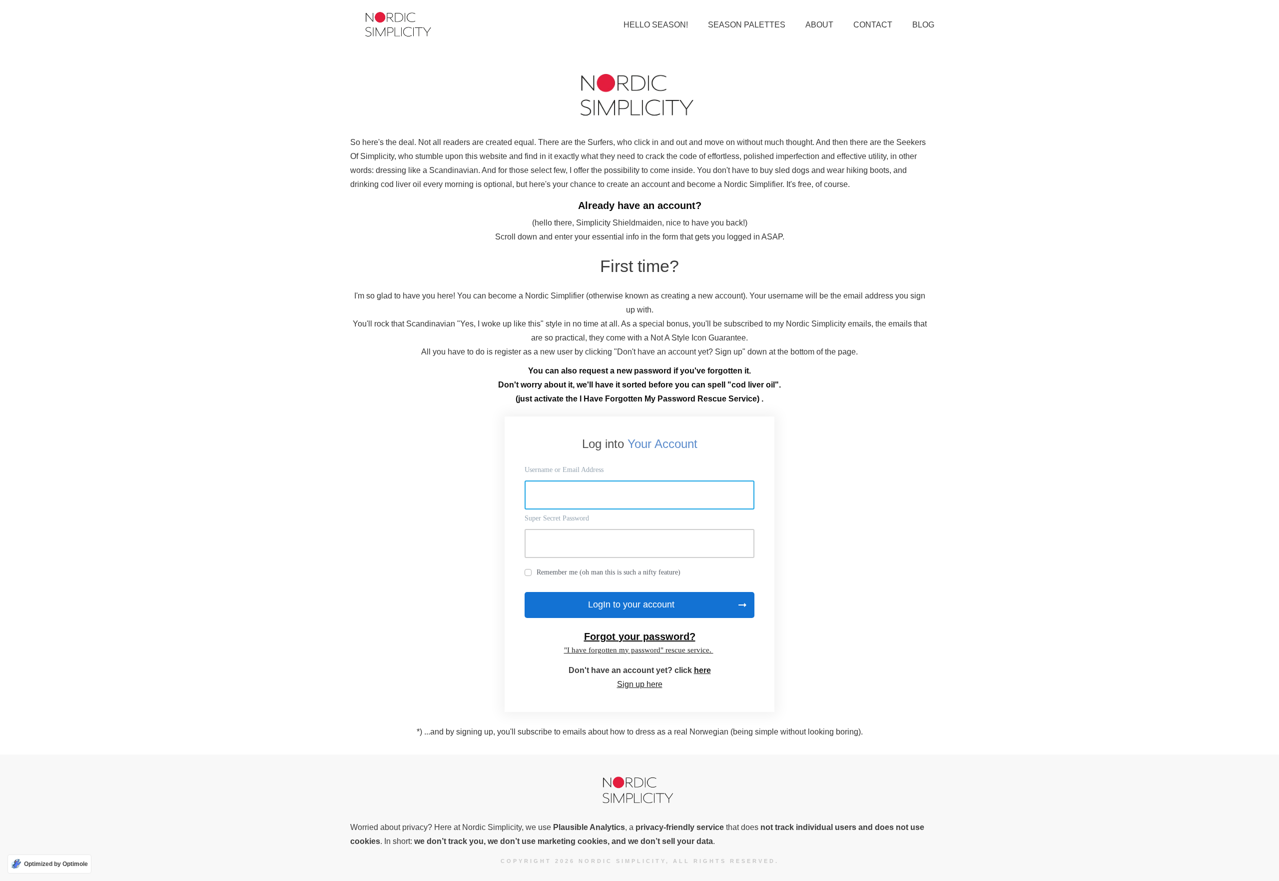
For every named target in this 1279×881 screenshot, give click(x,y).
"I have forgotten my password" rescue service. (638, 650)
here (702, 670)
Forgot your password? (639, 636)
